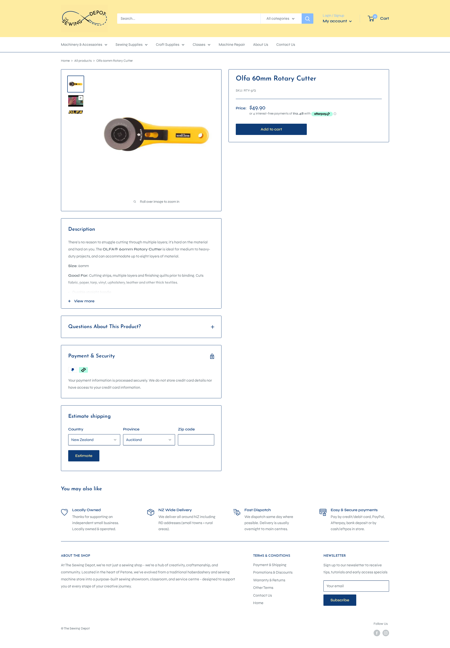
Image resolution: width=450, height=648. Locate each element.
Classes (199, 44)
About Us (260, 44)
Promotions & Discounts (272, 572)
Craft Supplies (167, 44)
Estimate (83, 455)
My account (335, 21)
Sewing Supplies (129, 44)
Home (65, 61)
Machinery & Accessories (81, 44)
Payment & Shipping (269, 565)
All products (83, 61)
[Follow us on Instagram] (385, 633)
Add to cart (271, 129)
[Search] (307, 18)
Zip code (186, 429)
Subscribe (339, 600)
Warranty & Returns (269, 580)
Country (75, 429)
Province (131, 429)
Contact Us (285, 44)
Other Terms (263, 587)
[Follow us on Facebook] (377, 633)
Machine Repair (232, 44)
